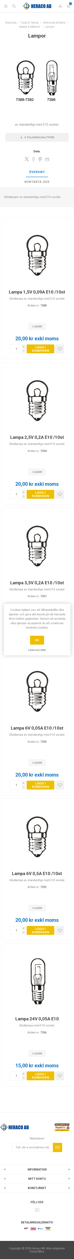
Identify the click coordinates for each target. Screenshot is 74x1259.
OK (37, 640)
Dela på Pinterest (40, 159)
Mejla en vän (47, 159)
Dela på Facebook (33, 159)
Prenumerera (57, 1147)
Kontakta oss (37, 182)
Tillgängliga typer (39, 137)
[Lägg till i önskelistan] (59, 348)
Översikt (37, 172)
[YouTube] (37, 1210)
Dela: (37, 151)
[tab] (37, 172)
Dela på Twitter (27, 159)
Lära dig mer (37, 649)
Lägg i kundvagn (40, 349)
